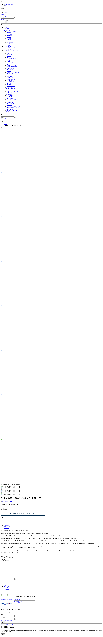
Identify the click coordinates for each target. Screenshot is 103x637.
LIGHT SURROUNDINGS (13, 75)
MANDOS (9, 105)
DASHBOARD (10, 82)
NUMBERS (10, 95)
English (10, 5)
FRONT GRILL (11, 73)
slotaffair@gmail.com (19, 602)
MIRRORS (9, 84)
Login (5, 585)
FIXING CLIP (10, 83)
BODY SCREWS (11, 41)
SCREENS (9, 54)
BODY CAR (10, 76)
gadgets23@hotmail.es (6, 599)
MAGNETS (10, 98)
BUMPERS (9, 87)
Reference (3, 555)
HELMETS (9, 61)
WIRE (8, 45)
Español (11, 4)
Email (2, 614)
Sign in (2, 622)
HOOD (8, 60)
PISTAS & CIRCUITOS (13, 103)
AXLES (9, 38)
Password (3, 617)
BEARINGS (10, 34)
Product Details (7, 526)
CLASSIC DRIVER (12, 65)
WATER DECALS (11, 99)
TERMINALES (10, 42)
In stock (2, 556)
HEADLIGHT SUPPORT (13, 72)
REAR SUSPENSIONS (12, 91)
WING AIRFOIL (11, 86)
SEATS (8, 57)
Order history (7, 587)
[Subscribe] (15, 579)
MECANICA (7, 30)
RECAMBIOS (7, 46)
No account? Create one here (7, 625)
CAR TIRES (10, 49)
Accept (2, 634)
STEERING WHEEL (12, 58)
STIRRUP (9, 80)
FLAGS (9, 64)
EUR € (5, 11)
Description (6, 525)
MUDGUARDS (11, 69)
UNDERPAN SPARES (9, 88)
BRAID (8, 43)
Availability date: (5, 557)
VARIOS (6, 101)
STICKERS (9, 96)
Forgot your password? (6, 620)
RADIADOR (10, 77)
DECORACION (8, 94)
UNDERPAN (10, 90)
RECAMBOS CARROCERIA (11, 50)
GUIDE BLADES (11, 31)
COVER (9, 56)
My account (6, 586)
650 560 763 (17, 599)
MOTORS (9, 35)
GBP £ (5, 12)
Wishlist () (3, 15)
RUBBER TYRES (11, 47)
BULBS (9, 37)
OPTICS (9, 71)
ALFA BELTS (10, 68)
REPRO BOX (10, 102)
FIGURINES (10, 109)
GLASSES (9, 53)
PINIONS (9, 33)
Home (5, 27)
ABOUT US (7, 589)
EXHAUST (9, 92)
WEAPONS (10, 62)
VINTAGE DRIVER (12, 67)
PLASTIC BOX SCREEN (13, 107)
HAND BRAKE (11, 79)
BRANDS (6, 111)
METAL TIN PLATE (12, 110)
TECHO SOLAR (11, 52)
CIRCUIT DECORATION (13, 106)
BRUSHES (9, 39)
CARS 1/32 (6, 28)
